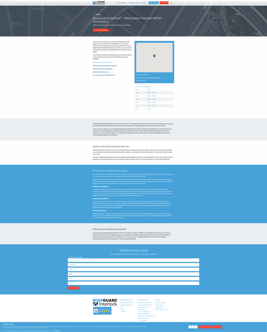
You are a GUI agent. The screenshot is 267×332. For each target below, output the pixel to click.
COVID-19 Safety (142, 320)
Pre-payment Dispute (143, 318)
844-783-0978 (164, 2)
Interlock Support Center (144, 311)
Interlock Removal (142, 309)
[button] (171, 2)
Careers (122, 309)
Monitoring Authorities (160, 302)
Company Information (126, 300)
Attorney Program (159, 307)
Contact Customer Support (144, 302)
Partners (144, 2)
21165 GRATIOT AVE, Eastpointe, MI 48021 (149, 78)
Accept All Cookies (217, 326)
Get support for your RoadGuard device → (104, 75)
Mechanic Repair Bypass (144, 314)
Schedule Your (101, 30)
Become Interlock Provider (161, 309)
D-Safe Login (158, 305)
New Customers (122, 2)
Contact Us (123, 311)
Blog (122, 307)
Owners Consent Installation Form (146, 316)
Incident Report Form (143, 307)
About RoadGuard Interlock (127, 302)
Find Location (153, 2)
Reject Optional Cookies (204, 326)
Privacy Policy (57, 330)
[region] (133, 327)
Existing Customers (134, 2)
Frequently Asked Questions (145, 305)
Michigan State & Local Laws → (101, 72)
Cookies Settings (193, 326)
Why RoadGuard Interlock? (127, 305)
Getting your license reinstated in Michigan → (105, 65)
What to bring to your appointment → (103, 68)
